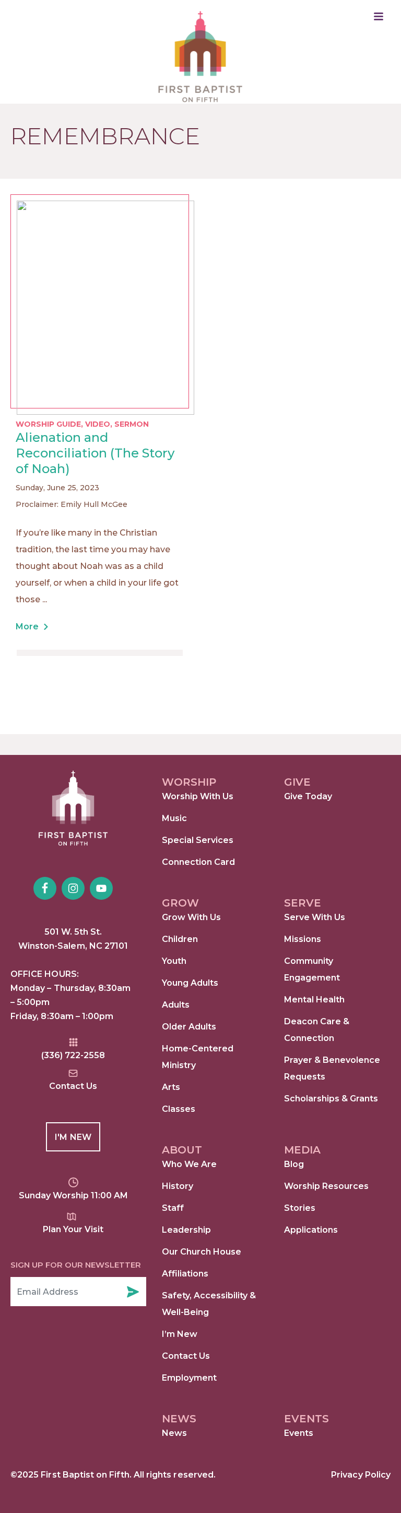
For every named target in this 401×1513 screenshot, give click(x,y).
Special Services (197, 840)
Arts (171, 1087)
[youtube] (101, 888)
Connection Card (198, 862)
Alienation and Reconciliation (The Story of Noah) (95, 453)
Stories (299, 1208)
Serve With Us (314, 917)
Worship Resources (326, 1186)
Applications (311, 1230)
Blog (294, 1164)
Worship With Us (197, 796)
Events (298, 1433)
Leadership (186, 1230)
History (177, 1186)
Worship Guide (48, 424)
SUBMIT (133, 1291)
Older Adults (189, 1027)
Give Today (308, 796)
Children (180, 939)
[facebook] (44, 888)
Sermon (131, 424)
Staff (173, 1208)
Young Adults (190, 983)
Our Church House (201, 1252)
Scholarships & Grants (331, 1098)
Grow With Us (191, 917)
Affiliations (185, 1274)
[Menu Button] (378, 16)
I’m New (179, 1334)
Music (174, 818)
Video (97, 424)
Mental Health (314, 999)
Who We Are (189, 1164)
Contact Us (186, 1356)
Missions (302, 939)
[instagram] (73, 888)
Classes (178, 1109)
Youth (174, 961)
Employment (189, 1378)
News (174, 1433)
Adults (176, 1005)
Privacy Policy (361, 1475)
